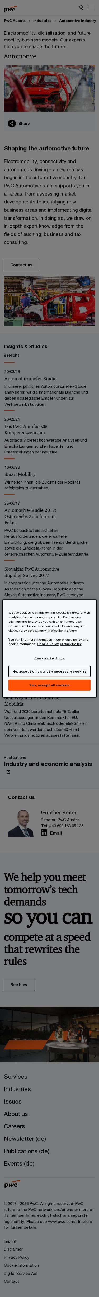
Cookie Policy (48, 644)
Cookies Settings (49, 658)
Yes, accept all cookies (49, 685)
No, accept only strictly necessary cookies (49, 671)
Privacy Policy (70, 644)
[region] (49, 648)
